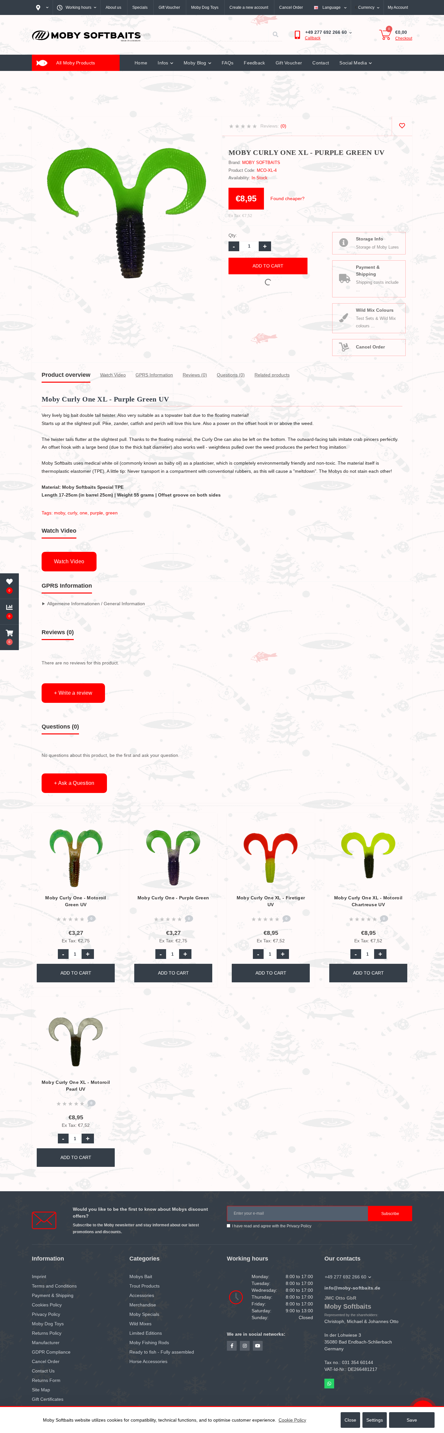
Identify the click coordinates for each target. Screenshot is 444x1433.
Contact (320, 62)
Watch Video (113, 374)
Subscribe (390, 1213)
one (83, 512)
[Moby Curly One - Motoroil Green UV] (76, 856)
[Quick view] (109, 843)
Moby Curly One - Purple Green (173, 897)
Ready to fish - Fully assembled (161, 1352)
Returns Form (46, 1380)
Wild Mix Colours (375, 310)
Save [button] (412, 1420)
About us (113, 7)
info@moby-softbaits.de (352, 1287)
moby (59, 512)
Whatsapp (329, 1383)
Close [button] (350, 1420)
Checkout (403, 38)
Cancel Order (291, 7)
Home (141, 62)
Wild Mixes (140, 1323)
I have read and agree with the (271, 1226)
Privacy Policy (299, 1226)
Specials (140, 7)
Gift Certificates (47, 1399)
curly (72, 512)
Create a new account (248, 7)
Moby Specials (144, 1314)
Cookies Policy (47, 1304)
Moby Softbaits (261, 162)
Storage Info (369, 238)
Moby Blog (195, 62)
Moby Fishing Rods (149, 1342)
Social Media (353, 62)
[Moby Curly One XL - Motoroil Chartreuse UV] (368, 856)
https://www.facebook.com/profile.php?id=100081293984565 (232, 1346)
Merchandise (142, 1304)
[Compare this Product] (109, 832)
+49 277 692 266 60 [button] (345, 1276)
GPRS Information (154, 374)
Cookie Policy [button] (292, 1420)
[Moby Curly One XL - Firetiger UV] (271, 856)
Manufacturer (45, 1342)
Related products (272, 374)
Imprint (39, 1276)
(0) (283, 126)
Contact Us (43, 1370)
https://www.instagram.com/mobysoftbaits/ (245, 1346)
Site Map (41, 1389)
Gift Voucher (169, 7)
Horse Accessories (148, 1361)
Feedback (254, 62)
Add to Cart (268, 265)
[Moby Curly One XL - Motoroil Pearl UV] (76, 1041)
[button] (9, 637)
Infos (163, 62)
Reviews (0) (195, 374)
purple (96, 512)
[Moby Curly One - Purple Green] (173, 856)
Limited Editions (145, 1333)
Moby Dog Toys (204, 7)
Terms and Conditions (54, 1286)
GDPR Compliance (51, 1352)
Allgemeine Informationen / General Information (96, 603)
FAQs (227, 62)
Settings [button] (374, 1420)
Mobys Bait (140, 1276)
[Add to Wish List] (109, 821)
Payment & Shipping (368, 271)
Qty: (233, 235)
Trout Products (144, 1286)
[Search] (275, 34)
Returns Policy (46, 1333)
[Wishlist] (402, 126)
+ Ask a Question (74, 783)
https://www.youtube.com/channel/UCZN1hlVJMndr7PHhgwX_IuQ (258, 1346)
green (112, 512)
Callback (312, 38)
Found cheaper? (287, 198)
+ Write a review (73, 693)
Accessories (141, 1295)
